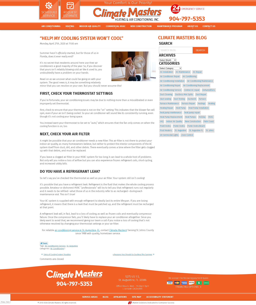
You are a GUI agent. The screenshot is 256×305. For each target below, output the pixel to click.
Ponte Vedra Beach (196, 126)
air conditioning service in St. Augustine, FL (77, 230)
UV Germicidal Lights (169, 135)
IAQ (161, 121)
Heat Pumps (190, 117)
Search (200, 50)
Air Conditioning (57, 248)
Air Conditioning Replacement (196, 85)
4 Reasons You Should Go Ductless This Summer (132, 255)
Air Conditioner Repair (170, 76)
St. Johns (210, 130)
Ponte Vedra (179, 126)
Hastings (201, 103)
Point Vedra (165, 126)
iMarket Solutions (139, 303)
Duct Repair (201, 94)
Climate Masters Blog (182, 37)
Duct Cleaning (166, 94)
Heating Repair (166, 108)
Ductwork (192, 99)
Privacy (3, 302)
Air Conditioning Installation (172, 81)
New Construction (193, 121)
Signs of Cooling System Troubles (57, 255)
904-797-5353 (187, 18)
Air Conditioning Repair (170, 85)
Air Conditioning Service (55, 246)
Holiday (202, 117)
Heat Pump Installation (199, 108)
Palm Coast (209, 121)
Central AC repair (192, 90)
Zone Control (187, 135)
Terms (7, 302)
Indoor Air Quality (174, 121)
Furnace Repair (188, 103)
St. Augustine (72, 246)
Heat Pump (181, 108)
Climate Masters (118, 230)
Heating (211, 103)
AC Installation (166, 72)
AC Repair (197, 72)
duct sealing (165, 99)
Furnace (202, 99)
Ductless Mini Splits (184, 94)
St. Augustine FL (196, 130)
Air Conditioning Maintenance (200, 81)
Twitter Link (44, 243)
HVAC (210, 117)
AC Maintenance (183, 72)
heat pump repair (192, 112)
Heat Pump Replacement (171, 117)
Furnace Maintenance (169, 103)
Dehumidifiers (209, 90)
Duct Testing (179, 99)
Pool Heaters (166, 130)
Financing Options (187, 287)
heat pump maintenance (170, 112)
